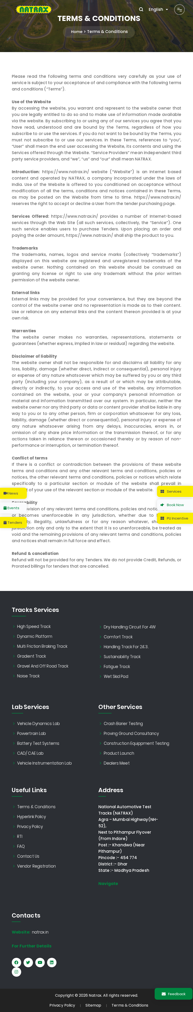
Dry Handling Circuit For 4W (130, 627)
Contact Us (28, 856)
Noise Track (28, 676)
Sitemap (93, 1005)
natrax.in (30, 932)
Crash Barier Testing (123, 723)
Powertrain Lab (31, 733)
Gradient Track (31, 656)
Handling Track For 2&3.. (126, 647)
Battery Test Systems (38, 743)
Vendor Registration (36, 866)
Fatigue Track (117, 666)
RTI (19, 836)
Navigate (108, 883)
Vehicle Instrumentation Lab (44, 763)
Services (174, 491)
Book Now (175, 504)
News (13, 493)
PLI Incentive (177, 518)
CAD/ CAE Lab (30, 753)
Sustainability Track (122, 657)
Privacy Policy (30, 826)
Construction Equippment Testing (136, 743)
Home (76, 31)
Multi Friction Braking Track (42, 646)
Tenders (14, 522)
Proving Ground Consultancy (131, 733)
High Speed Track (34, 626)
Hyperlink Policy (31, 816)
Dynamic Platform (34, 636)
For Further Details (32, 946)
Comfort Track (118, 637)
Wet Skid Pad (116, 676)
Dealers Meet (117, 763)
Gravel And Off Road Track (42, 666)
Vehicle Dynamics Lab (38, 723)
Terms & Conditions (36, 807)
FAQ (21, 846)
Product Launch (119, 753)
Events (13, 507)
